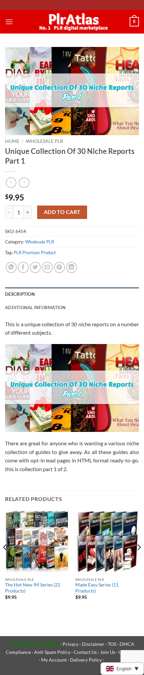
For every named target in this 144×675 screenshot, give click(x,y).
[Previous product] (24, 182)
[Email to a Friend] (47, 267)
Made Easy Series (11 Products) (97, 588)
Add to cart (62, 212)
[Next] (139, 560)
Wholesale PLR (44, 141)
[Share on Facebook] (23, 267)
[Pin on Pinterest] (59, 267)
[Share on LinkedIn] (71, 267)
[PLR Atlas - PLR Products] (72, 21)
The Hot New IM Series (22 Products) (32, 588)
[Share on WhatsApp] (11, 267)
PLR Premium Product (35, 252)
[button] (9, 21)
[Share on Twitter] (35, 267)
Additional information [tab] (35, 307)
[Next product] (11, 182)
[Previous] (5, 560)
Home (12, 141)
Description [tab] (20, 294)
